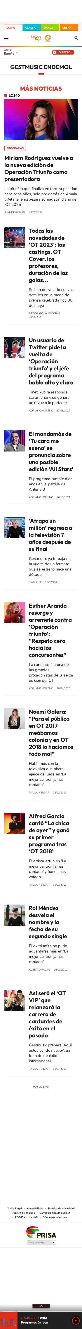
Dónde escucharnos (55, 1217)
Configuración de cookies (55, 1213)
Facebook (49, 1119)
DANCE (48, 27)
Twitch (58, 1119)
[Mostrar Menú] (6, 38)
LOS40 (11, 27)
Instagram (14, 1119)
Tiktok (23, 1119)
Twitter (41, 1119)
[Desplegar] (41, 1306)
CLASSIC (30, 27)
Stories (67, 1119)
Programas (15, 148)
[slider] (41, 1311)
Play (76, 1320)
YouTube (32, 1119)
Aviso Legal (15, 1208)
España (9, 53)
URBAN (67, 27)
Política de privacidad (61, 1208)
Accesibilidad (35, 1208)
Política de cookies (23, 1213)
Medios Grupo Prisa (41, 1242)
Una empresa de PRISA (41, 1232)
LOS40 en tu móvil (26, 1217)
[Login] (76, 38)
